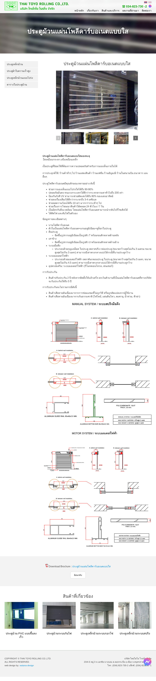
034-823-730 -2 (136, 6)
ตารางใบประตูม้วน (17, 84)
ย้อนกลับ (78, 575)
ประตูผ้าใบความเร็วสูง (18, 71)
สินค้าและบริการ (110, 10)
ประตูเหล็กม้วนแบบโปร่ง (20, 78)
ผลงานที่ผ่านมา (130, 10)
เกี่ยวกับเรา (93, 10)
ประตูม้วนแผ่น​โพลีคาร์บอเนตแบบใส (91, 566)
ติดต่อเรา (146, 10)
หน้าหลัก (79, 10)
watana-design (27, 665)
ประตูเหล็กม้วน (15, 64)
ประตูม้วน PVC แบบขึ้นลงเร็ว (21, 635)
